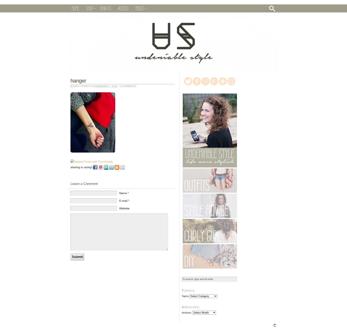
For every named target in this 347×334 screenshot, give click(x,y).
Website (124, 208)
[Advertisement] (115, 275)
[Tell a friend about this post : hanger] (122, 170)
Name (124, 193)
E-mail (124, 200)
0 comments (128, 86)
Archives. (187, 312)
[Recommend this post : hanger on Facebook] (95, 170)
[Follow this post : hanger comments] (116, 170)
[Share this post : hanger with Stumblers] (106, 170)
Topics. (185, 296)
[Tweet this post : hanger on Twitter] (111, 170)
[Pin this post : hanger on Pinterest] (100, 170)
